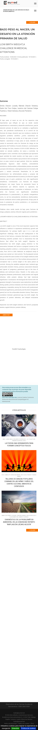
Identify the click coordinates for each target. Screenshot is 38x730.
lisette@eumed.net (19, 713)
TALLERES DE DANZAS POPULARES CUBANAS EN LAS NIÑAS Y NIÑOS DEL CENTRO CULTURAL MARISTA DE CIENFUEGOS (19, 482)
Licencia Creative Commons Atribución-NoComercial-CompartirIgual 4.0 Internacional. (18, 399)
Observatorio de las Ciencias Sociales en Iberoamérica (16, 10)
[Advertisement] (19, 79)
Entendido (15, 728)
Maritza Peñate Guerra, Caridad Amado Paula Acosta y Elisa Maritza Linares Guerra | (19, 516)
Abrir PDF (6, 315)
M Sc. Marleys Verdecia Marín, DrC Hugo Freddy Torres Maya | (19, 475)
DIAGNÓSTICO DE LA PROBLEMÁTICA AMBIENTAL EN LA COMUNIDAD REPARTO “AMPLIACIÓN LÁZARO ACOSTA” (19, 522)
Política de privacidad (10, 723)
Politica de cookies (28, 728)
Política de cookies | (24, 723)
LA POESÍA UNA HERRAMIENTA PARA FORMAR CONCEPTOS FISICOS (19, 444)
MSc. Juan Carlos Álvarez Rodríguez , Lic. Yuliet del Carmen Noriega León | (19, 440)
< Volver (32, 22)
